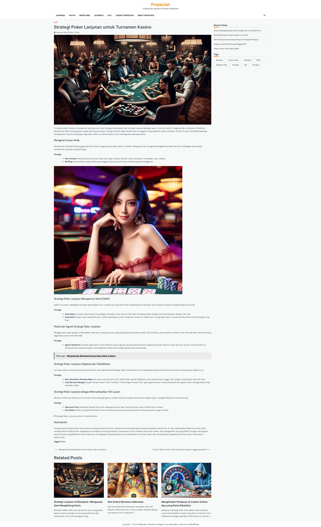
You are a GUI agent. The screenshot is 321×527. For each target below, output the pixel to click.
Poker (63, 441)
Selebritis (98, 15)
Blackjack (219, 60)
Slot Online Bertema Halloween (126, 501)
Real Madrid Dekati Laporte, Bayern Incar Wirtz (231, 35)
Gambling (247, 60)
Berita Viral (84, 15)
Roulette (235, 64)
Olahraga (60, 15)
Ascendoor (173, 524)
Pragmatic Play (221, 64)
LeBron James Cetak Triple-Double (226, 48)
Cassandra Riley (61, 32)
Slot (109, 15)
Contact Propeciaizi (125, 15)
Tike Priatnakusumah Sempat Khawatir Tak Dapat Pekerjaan (236, 39)
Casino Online (233, 60)
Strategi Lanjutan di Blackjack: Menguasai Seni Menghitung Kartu (78, 503)
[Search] (264, 15)
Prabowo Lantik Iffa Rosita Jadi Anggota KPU (230, 44)
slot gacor (256, 64)
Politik (72, 15)
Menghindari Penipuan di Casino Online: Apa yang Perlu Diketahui (184, 503)
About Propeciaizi (146, 15)
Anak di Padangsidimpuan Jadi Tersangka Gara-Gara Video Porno (237, 30)
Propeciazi (160, 4)
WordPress (194, 524)
